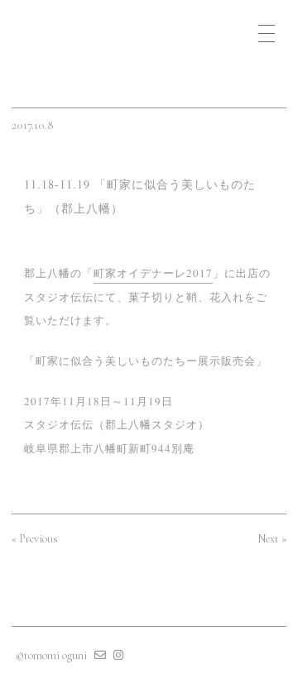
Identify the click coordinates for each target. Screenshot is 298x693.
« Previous (35, 539)
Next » (271, 539)
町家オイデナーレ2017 (153, 272)
